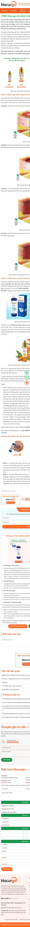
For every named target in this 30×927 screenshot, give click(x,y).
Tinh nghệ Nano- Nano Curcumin (11, 686)
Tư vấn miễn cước (13, 741)
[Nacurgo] (9, 4)
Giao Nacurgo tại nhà (18, 626)
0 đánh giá (12, 491)
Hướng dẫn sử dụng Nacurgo (10, 689)
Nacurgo (4, 682)
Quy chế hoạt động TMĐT (11, 919)
